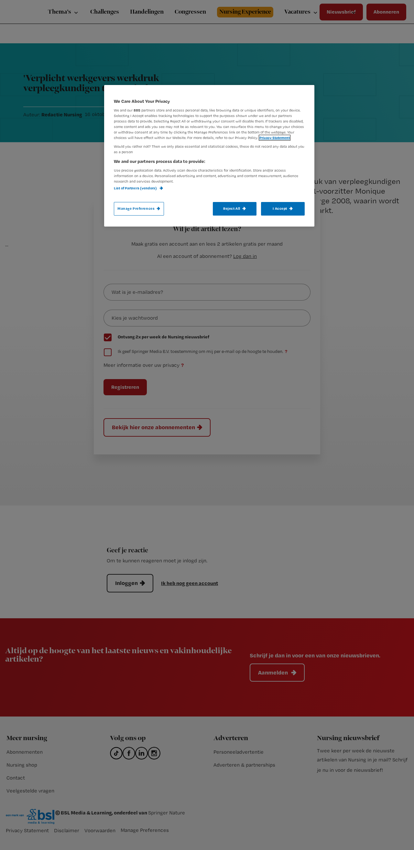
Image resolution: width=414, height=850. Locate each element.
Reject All (231, 208)
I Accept (280, 208)
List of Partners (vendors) (136, 188)
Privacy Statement (274, 137)
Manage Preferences (136, 208)
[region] (209, 156)
